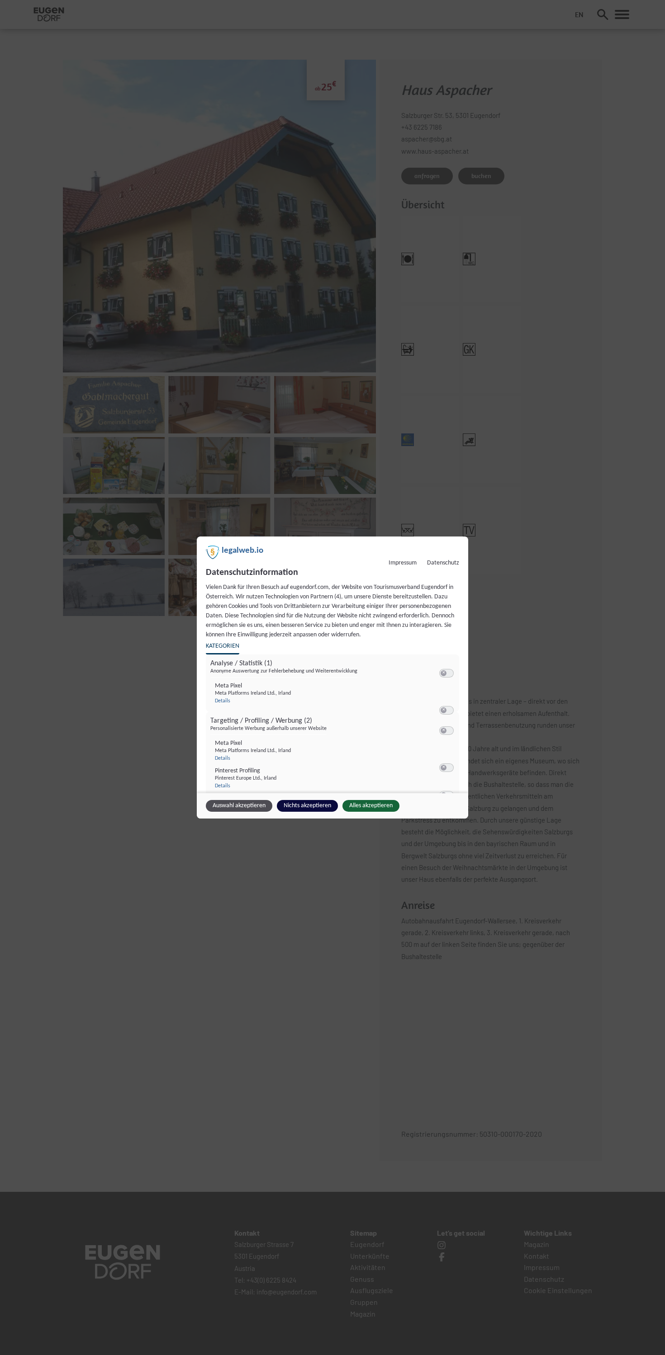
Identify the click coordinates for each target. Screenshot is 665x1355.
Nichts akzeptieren (307, 805)
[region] (333, 726)
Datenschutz (443, 563)
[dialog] (332, 677)
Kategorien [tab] (222, 646)
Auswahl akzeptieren (239, 805)
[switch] (446, 673)
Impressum (403, 563)
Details (222, 701)
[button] (443, 673)
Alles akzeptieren (371, 805)
